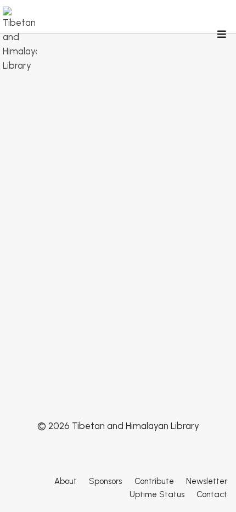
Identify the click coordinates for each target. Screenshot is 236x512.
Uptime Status (157, 494)
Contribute (154, 481)
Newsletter (206, 481)
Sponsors (105, 481)
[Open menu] (221, 35)
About (65, 481)
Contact (211, 494)
